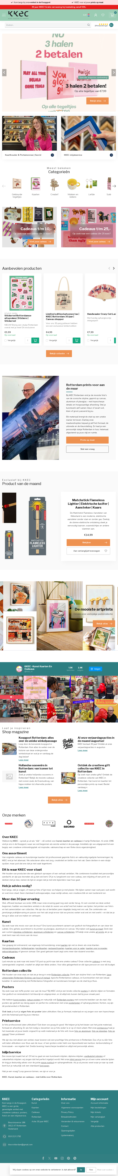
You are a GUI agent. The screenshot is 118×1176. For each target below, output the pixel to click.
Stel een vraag (87, 449)
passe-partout (47, 1062)
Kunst (34, 1103)
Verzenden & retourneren (72, 1121)
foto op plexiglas (99, 1031)
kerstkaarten (41, 948)
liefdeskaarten (28, 948)
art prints (100, 932)
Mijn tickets (96, 1112)
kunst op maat (96, 929)
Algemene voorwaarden (72, 1107)
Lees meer (24, 760)
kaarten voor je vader (75, 948)
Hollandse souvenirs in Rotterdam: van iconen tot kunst (36, 768)
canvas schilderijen (66, 932)
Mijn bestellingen (98, 1107)
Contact (64, 1126)
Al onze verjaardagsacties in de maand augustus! (96, 739)
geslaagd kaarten (56, 948)
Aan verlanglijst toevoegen (86, 551)
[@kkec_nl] (19, 669)
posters (84, 991)
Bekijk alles (57, 800)
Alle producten (97, 1126)
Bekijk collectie (57, 353)
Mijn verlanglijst (98, 1117)
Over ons (65, 1103)
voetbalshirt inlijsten (93, 1056)
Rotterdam (36, 1117)
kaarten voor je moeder (96, 948)
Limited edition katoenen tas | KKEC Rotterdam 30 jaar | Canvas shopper (62, 317)
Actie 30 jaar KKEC (40, 1121)
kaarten (64, 945)
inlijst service (75, 1059)
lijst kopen (44, 1065)
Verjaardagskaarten (11, 948)
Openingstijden (68, 1130)
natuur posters (33, 999)
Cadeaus (36, 1112)
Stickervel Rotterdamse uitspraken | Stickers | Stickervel (17, 318)
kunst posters (19, 999)
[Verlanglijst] (102, 15)
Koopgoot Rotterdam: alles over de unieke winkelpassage (38, 739)
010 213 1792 (14, 1136)
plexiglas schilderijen (23, 932)
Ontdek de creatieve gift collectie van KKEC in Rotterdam (94, 768)
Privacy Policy (67, 1112)
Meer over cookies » (105, 1169)
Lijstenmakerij (67, 1135)
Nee (91, 1169)
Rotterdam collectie (60, 974)
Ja (81, 1169)
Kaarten (35, 1107)
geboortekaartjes (10, 951)
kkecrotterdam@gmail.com (20, 1144)
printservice (102, 1028)
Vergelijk (12, 340)
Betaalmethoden (68, 1117)
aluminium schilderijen (44, 932)
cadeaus (96, 961)
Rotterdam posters (65, 999)
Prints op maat (87, 440)
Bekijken (86, 542)
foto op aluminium (82, 1031)
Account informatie (99, 1103)
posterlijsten (74, 1003)
